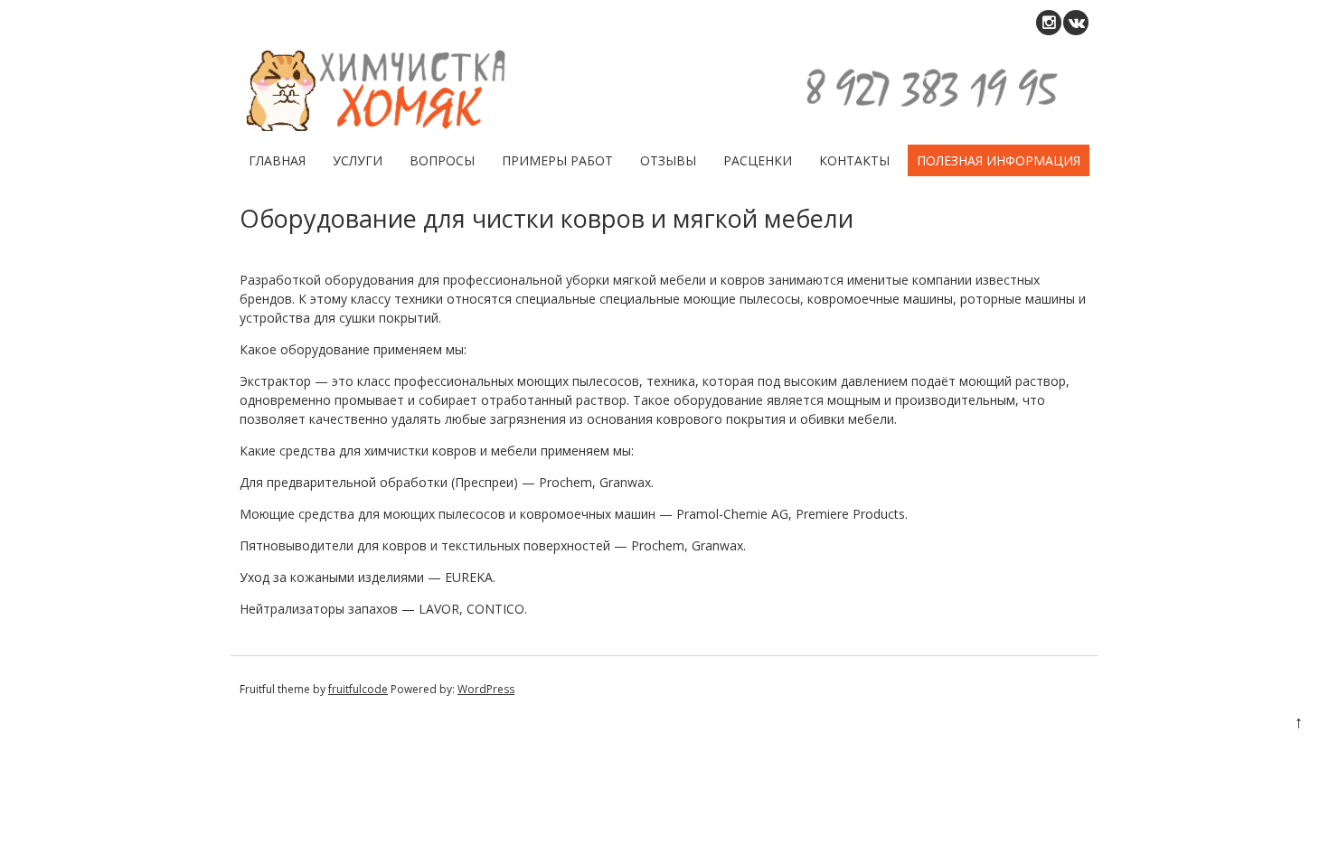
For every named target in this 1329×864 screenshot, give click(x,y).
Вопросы (442, 160)
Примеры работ (557, 160)
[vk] (1075, 22)
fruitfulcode (358, 689)
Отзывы (668, 160)
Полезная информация (998, 160)
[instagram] (1048, 22)
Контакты (854, 160)
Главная (277, 160)
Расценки (757, 160)
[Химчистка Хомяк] (658, 126)
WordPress (485, 689)
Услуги (357, 160)
